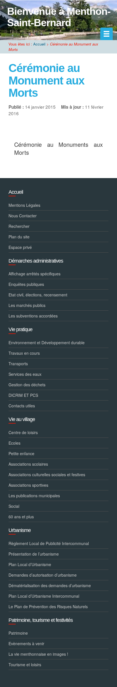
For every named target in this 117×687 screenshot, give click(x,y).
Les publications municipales (34, 495)
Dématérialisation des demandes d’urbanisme (50, 585)
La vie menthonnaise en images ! (38, 654)
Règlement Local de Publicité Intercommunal (49, 543)
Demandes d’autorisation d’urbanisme (43, 575)
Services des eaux (25, 374)
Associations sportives (28, 485)
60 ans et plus (21, 516)
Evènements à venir (26, 643)
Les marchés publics (27, 305)
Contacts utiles (22, 406)
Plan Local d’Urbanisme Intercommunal (44, 596)
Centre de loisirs (23, 432)
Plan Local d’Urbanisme (30, 564)
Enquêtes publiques (26, 284)
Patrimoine (18, 633)
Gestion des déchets (27, 384)
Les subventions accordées (33, 316)
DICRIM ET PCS (23, 395)
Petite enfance (21, 453)
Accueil (39, 44)
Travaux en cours (24, 353)
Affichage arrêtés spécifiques (34, 274)
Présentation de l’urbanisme (34, 554)
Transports (18, 363)
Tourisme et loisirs (25, 664)
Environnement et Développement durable (47, 342)
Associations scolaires (28, 464)
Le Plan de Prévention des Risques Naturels (48, 606)
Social (14, 506)
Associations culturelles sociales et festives (47, 474)
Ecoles (14, 443)
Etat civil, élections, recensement (38, 295)
